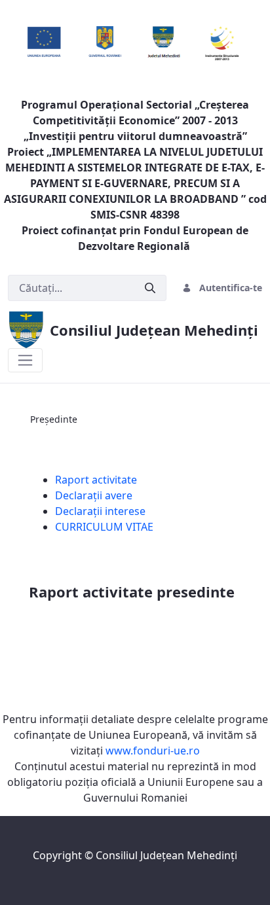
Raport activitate (96, 479)
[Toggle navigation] (25, 360)
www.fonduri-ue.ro (153, 750)
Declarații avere (93, 495)
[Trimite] (150, 288)
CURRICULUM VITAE (104, 527)
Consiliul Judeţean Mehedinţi (166, 855)
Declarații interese (100, 511)
